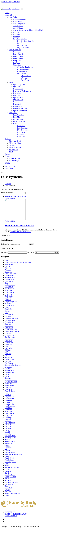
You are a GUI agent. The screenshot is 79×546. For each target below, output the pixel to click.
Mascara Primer (10, 441)
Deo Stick (8, 346)
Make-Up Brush (10, 436)
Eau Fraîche (9, 348)
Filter (56, 252)
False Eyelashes (10, 391)
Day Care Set (9, 335)
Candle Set (8, 309)
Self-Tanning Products (12, 467)
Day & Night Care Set (12, 331)
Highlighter (8, 417)
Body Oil (8, 300)
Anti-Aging (8, 272)
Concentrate (9, 326)
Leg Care (8, 421)
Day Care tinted (10, 337)
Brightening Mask (11, 301)
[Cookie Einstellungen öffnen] (16, 544)
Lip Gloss (8, 428)
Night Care (8, 447)
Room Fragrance (10, 462)
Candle (7, 307)
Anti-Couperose (10, 277)
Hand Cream (9, 415)
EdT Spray (8, 357)
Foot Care (8, 395)
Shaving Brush (10, 475)
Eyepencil (8, 376)
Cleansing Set (9, 322)
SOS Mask (8, 488)
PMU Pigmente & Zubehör (14, 454)
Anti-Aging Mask (10, 274)
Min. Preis (4, 252)
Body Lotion (9, 296)
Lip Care (8, 426)
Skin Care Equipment (12, 482)
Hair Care (8, 402)
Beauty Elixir (9, 288)
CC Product (9, 315)
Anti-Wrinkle (9, 281)
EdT (6, 356)
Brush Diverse (9, 305)
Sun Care (8, 491)
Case (6, 313)
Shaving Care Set (10, 477)
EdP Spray (8, 354)
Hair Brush (8, 400)
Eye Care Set (9, 363)
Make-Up (8, 434)
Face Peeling (9, 389)
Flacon (7, 393)
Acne (6, 261)
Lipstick (7, 432)
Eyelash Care (9, 372)
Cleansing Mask (10, 320)
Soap (6, 486)
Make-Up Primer (10, 437)
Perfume (7, 451)
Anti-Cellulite (9, 275)
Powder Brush (9, 458)
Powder (7, 456)
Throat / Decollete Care (12, 493)
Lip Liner (8, 430)
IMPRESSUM (10, 512)
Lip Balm (8, 424)
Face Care (8, 383)
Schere (7, 465)
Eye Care (8, 361)
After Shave (9, 264)
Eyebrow (8, 369)
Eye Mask (8, 367)
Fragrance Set (9, 396)
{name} (7, 495)
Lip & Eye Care (10, 423)
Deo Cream (8, 341)
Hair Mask (8, 408)
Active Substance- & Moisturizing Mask (18, 262)
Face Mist (8, 387)
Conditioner (9, 328)
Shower (7, 478)
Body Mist (8, 298)
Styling (7, 490)
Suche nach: (5, 244)
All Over (8, 268)
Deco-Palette (9, 339)
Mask (7, 445)
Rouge (7, 464)
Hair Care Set (9, 404)
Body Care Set (10, 292)
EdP (6, 352)
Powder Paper (9, 460)
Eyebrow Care (9, 370)
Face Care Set (9, 385)
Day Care (8, 333)
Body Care (8, 290)
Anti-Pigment (9, 279)
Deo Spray (8, 344)
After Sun (8, 266)
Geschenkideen (10, 398)
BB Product (9, 287)
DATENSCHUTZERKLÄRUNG (16, 514)
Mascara (7, 439)
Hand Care (8, 411)
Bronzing (8, 303)
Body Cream (9, 294)
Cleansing (8, 316)
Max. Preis (30, 252)
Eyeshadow (9, 378)
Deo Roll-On (9, 342)
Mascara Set (9, 443)
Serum (7, 469)
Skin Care (8, 480)
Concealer (8, 324)
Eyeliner (7, 374)
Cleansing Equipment (12, 318)
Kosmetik (8, 419)
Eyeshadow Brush (11, 380)
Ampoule (8, 270)
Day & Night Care (11, 329)
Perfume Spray (10, 452)
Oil (6, 449)
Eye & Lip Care (10, 359)
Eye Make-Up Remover (13, 365)
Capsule (7, 311)
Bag (6, 283)
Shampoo (8, 471)
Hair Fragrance (10, 406)
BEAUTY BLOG (11, 516)
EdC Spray (8, 350)
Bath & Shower (10, 285)
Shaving (7, 473)
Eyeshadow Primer (11, 382)
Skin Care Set (9, 484)
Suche (31, 244)
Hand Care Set (10, 413)
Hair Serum (8, 410)
